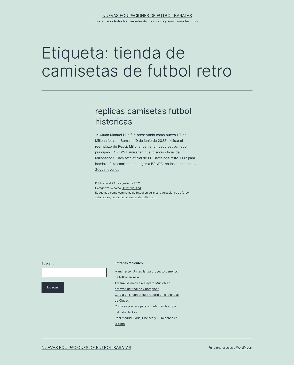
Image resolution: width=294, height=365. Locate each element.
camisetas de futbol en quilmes (138, 192)
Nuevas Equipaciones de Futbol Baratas (147, 15)
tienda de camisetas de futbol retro (134, 197)
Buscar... (48, 263)
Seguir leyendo (107, 170)
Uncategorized (131, 188)
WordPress (244, 347)
